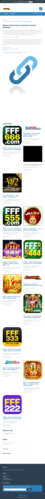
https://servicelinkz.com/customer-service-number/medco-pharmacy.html (18, 21)
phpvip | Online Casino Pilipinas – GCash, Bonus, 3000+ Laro (11, 263)
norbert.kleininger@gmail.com (8, 479)
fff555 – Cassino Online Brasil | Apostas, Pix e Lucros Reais (12, 229)
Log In (9, 4)
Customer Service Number (10, 433)
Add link (13, 13)
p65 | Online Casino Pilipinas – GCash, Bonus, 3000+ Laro (32, 316)
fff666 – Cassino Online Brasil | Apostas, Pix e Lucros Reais (12, 148)
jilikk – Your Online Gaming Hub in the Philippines (11, 368)
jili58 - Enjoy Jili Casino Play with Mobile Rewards (11, 297)
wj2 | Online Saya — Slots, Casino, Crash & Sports (11, 196)
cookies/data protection (23, 2)
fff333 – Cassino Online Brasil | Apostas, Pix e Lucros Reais (12, 350)
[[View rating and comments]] (27, 169)
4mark (26, 495)
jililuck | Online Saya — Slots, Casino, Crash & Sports (32, 229)
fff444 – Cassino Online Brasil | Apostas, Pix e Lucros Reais (32, 262)
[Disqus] (22, 107)
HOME (5, 13)
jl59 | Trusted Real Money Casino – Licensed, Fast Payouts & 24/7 (31, 384)
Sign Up (5, 4)
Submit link (13, 4)
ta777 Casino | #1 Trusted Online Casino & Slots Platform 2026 (31, 134)
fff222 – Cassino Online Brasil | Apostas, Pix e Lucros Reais (12, 417)
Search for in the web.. (14, 52)
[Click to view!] (22, 73)
